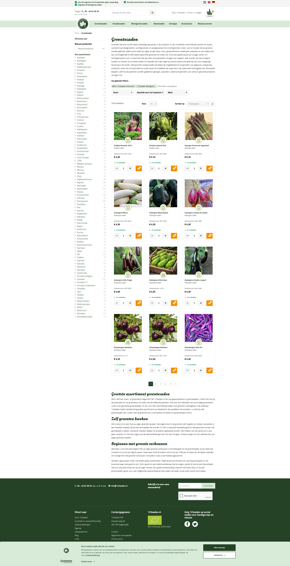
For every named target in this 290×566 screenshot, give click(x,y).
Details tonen (86, 561)
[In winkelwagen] (139, 168)
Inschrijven (208, 485)
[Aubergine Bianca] (128, 193)
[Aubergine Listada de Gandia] (199, 193)
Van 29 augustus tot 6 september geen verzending (98, 2)
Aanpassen (218, 555)
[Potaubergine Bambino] (128, 327)
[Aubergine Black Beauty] (163, 193)
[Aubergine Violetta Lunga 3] (199, 260)
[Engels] (209, 2)
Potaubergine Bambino (123, 347)
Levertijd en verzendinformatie (88, 521)
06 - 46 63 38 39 (92, 11)
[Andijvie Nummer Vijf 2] (128, 125)
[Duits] (213, 2)
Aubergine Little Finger (123, 280)
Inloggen (198, 12)
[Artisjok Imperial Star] (163, 125)
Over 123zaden (81, 517)
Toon (144, 103)
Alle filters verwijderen (167, 86)
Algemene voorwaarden (121, 535)
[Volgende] (175, 384)
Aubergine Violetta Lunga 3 (195, 280)
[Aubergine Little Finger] (128, 260)
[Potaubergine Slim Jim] (199, 327)
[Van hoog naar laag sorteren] (212, 104)
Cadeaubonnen (81, 531)
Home (77, 33)
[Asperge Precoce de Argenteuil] (199, 125)
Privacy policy (117, 538)
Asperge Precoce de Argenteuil (197, 146)
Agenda (78, 528)
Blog (173, 12)
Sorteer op (179, 103)
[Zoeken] (152, 13)
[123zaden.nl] (82, 23)
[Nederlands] (204, 2)
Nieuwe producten (91, 48)
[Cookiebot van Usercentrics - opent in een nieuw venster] (66, 561)
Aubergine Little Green (158, 280)
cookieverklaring (93, 555)
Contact (190, 12)
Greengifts (181, 12)
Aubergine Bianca (121, 213)
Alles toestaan (219, 548)
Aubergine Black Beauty (158, 213)
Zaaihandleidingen (82, 524)
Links (77, 538)
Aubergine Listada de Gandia (196, 213)
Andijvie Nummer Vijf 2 (123, 146)
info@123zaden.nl (119, 485)
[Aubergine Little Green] (163, 260)
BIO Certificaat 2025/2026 (159, 526)
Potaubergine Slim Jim (193, 347)
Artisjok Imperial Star (157, 146)
